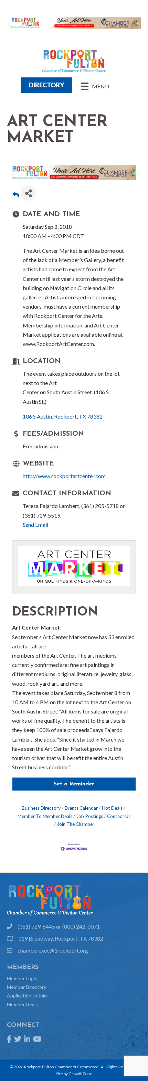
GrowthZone (80, 1073)
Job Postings (89, 816)
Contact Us (118, 816)
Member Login (22, 978)
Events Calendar (81, 808)
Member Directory (26, 987)
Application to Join (27, 995)
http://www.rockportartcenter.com (64, 476)
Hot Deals (112, 808)
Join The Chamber (75, 824)
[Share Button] (28, 193)
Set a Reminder (74, 784)
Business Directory (41, 808)
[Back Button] (15, 195)
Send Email (35, 524)
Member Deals (22, 1004)
